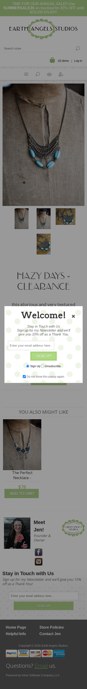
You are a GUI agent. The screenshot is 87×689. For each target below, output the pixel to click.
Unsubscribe (53, 366)
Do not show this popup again (45, 376)
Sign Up (35, 366)
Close (73, 316)
